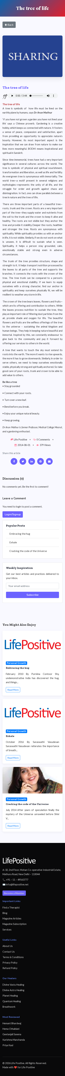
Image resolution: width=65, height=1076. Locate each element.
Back (10, 24)
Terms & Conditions (13, 957)
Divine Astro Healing (13, 990)
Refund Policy (9, 968)
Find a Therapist (11, 907)
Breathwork (8, 1006)
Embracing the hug (19, 533)
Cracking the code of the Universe (28, 550)
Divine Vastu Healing (13, 984)
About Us (7, 946)
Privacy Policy (9, 962)
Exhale (13, 542)
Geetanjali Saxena (11, 1034)
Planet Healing (10, 995)
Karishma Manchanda (13, 1039)
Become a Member (14, 893)
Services (7, 929)
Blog (4, 913)
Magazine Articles (11, 918)
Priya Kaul (7, 1045)
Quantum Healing (11, 1001)
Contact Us (8, 951)
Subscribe (32, 595)
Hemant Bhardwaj (11, 1023)
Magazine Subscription (14, 924)
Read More (13, 689)
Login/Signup (13, 514)
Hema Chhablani (10, 1028)
